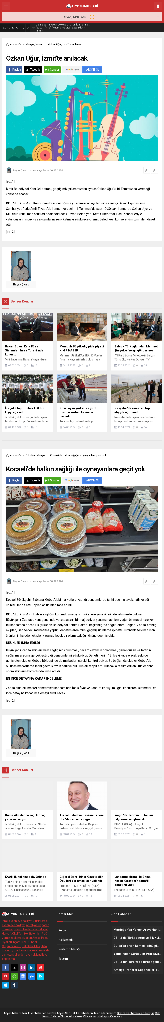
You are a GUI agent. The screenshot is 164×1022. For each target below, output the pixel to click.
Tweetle (35, 69)
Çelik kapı (116, 1016)
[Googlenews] (23, 976)
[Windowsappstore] (5, 985)
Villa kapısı (89, 1016)
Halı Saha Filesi (31, 946)
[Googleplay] (40, 976)
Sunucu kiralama (71, 1016)
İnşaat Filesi (19, 942)
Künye (62, 930)
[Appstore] (31, 976)
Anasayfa (15, 44)
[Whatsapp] (14, 976)
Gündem (31, 455)
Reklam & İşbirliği (69, 949)
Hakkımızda (66, 939)
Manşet (30, 44)
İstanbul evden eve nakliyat (31, 929)
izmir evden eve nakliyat (17, 921)
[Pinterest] (5, 976)
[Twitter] (14, 967)
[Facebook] (5, 967)
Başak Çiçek (20, 170)
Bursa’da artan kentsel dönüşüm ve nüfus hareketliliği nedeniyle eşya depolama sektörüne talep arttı (62, 27)
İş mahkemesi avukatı (24, 950)
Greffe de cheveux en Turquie (135, 1013)
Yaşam (39, 44)
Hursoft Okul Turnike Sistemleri (21, 933)
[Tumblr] (14, 985)
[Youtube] (40, 967)
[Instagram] (23, 967)
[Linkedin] (31, 967)
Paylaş (16, 69)
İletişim (63, 958)
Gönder (54, 69)
